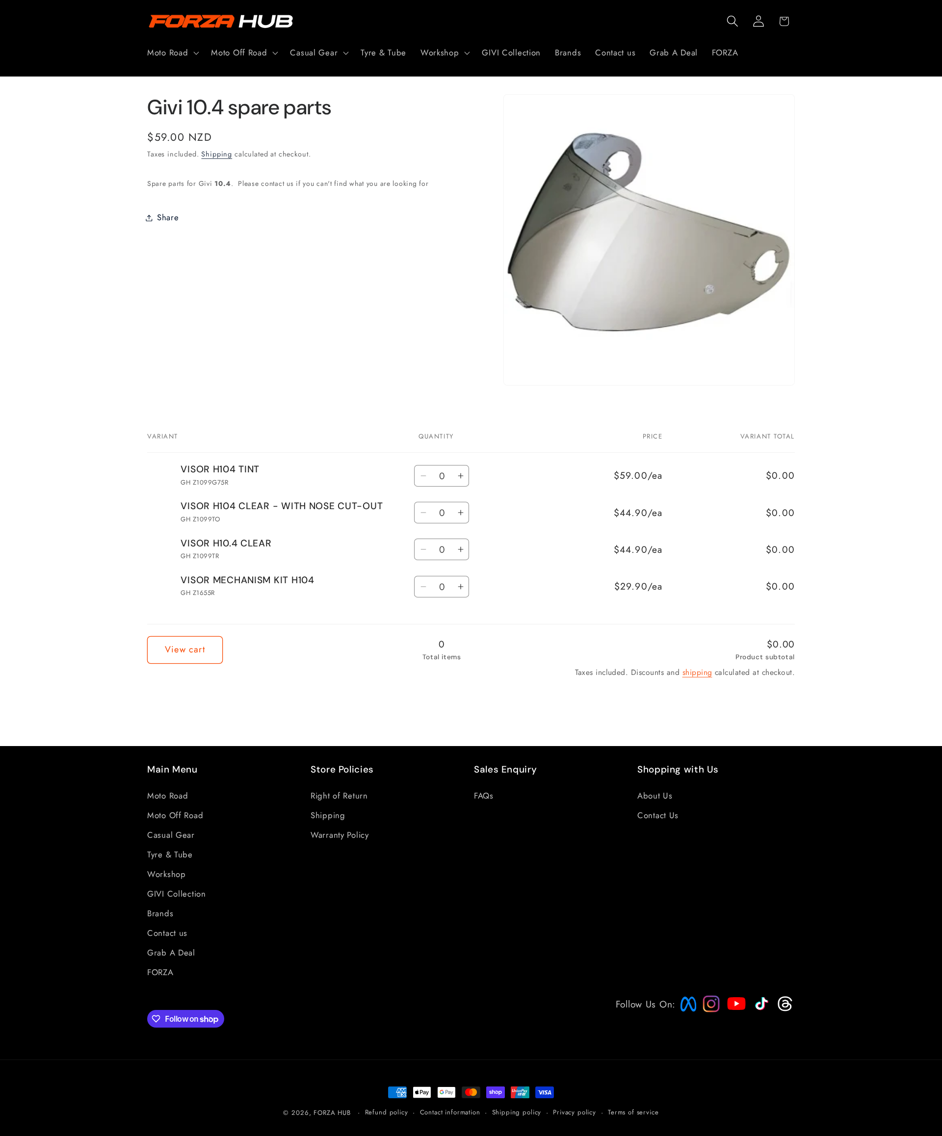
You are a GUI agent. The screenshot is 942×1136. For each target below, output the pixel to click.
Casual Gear (171, 835)
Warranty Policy (340, 835)
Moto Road (167, 795)
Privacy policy (574, 1112)
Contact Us (658, 815)
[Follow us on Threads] (784, 1009)
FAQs (484, 795)
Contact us (167, 933)
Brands (160, 913)
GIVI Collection (176, 894)
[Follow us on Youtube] (734, 1022)
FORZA (160, 972)
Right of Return (339, 795)
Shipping (216, 154)
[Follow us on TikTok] (760, 1010)
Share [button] (168, 217)
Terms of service (633, 1112)
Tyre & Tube (170, 854)
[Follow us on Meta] (686, 1011)
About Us (655, 795)
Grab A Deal (171, 952)
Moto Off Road (175, 815)
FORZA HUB (332, 1112)
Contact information (450, 1112)
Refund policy (386, 1112)
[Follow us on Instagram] (708, 1009)
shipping (697, 672)
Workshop (166, 874)
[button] (172, 53)
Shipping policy (517, 1112)
